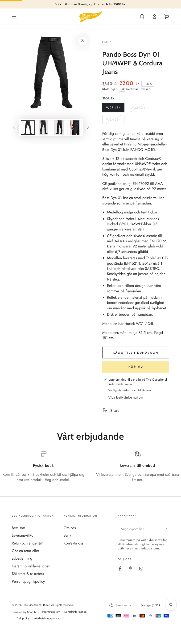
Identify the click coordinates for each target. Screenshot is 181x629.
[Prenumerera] (166, 529)
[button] (142, 16)
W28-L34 (114, 108)
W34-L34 (114, 120)
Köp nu (135, 367)
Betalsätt (18, 528)
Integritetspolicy (50, 612)
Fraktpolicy (22, 618)
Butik (67, 535)
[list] (90, 469)
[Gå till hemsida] (90, 16)
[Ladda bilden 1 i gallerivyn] (28, 127)
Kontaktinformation (75, 612)
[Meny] (14, 16)
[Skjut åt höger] (88, 128)
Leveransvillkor (23, 535)
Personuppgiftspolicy (28, 581)
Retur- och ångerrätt (27, 543)
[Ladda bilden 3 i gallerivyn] (59, 127)
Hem (105, 42)
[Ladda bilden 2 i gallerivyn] (43, 127)
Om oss (70, 528)
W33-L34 (138, 108)
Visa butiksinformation (125, 397)
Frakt (122, 89)
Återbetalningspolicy (46, 618)
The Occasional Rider (36, 605)
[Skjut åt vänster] (14, 128)
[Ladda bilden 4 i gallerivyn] (74, 127)
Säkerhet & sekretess (28, 573)
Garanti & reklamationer (30, 566)
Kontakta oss (73, 543)
